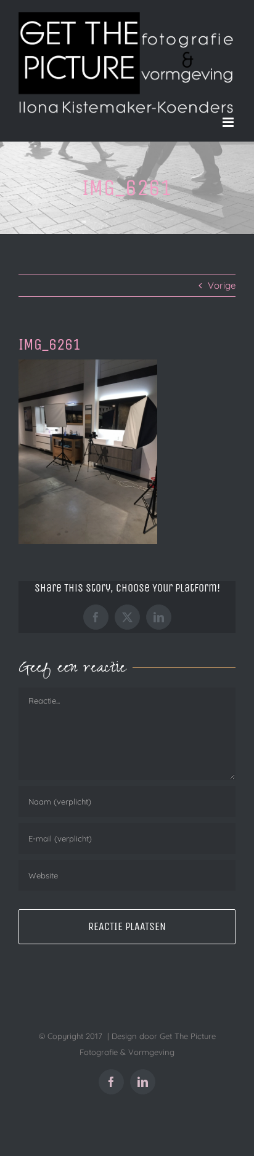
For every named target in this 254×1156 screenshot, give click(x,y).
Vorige (222, 285)
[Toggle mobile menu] (229, 122)
